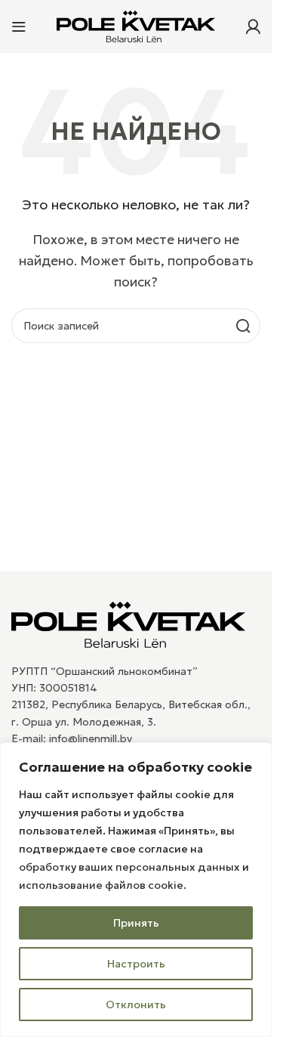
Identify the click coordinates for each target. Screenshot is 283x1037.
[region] (136, 889)
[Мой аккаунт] (253, 26)
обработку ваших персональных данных (129, 867)
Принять (136, 923)
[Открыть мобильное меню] (19, 26)
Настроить (136, 963)
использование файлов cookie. (102, 885)
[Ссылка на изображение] (128, 622)
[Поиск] (243, 325)
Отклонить (136, 1004)
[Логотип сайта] (136, 25)
